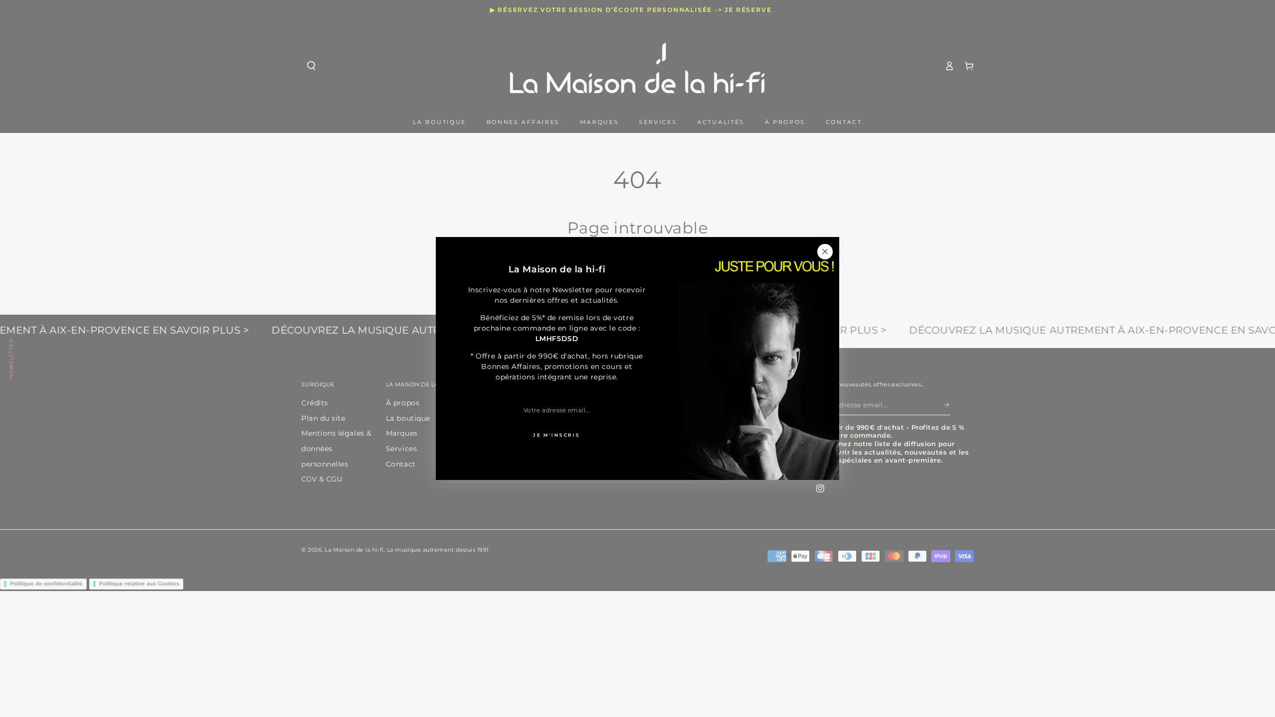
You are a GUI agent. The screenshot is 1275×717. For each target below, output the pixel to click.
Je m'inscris (556, 435)
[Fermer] (825, 251)
